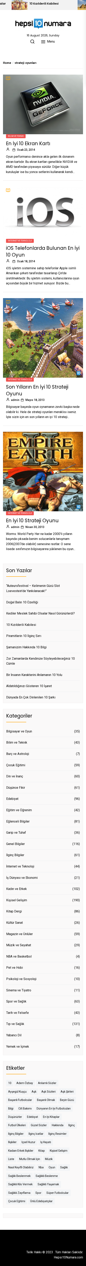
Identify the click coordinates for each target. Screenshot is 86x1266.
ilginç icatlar (36, 1133)
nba (41, 1167)
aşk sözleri (48, 1091)
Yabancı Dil (13, 1035)
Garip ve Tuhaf (16, 832)
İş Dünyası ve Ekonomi (22, 878)
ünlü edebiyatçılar (41, 1201)
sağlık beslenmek (19, 1176)
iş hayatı (45, 1142)
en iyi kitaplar (51, 1116)
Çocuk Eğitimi (15, 765)
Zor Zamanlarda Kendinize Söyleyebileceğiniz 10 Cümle (40, 661)
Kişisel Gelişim (16, 900)
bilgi (10, 1108)
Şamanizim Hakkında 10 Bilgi (26, 647)
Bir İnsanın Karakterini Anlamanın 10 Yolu (34, 675)
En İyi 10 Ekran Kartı (28, 143)
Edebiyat (12, 799)
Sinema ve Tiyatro (18, 990)
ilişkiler (12, 1142)
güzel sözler (39, 1125)
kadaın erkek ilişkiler (20, 1150)
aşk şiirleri (67, 1091)
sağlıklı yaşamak (48, 1184)
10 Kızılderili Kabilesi (44, 3)
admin (15, 400)
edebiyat (32, 1116)
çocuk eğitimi (16, 1201)
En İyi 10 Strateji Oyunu (32, 520)
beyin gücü (67, 1100)
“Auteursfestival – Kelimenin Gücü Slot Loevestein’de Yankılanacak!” (33, 588)
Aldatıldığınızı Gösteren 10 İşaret (29, 686)
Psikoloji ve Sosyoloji (21, 979)
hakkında (57, 1125)
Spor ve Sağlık (16, 1001)
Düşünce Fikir (15, 788)
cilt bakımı (25, 1108)
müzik (49, 1159)
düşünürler (15, 1116)
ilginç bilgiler (16, 1133)
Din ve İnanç (14, 776)
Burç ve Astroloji (17, 754)
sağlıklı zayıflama (19, 1192)
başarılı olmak (46, 1100)
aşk (34, 1091)
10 (9, 1083)
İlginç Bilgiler (15, 855)
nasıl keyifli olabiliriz (21, 1167)
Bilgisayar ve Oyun (19, 731)
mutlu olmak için (29, 1159)
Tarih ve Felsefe (17, 1013)
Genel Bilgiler (15, 844)
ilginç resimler (57, 1133)
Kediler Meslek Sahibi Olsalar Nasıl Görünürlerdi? (40, 613)
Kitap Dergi (14, 911)
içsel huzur (28, 1142)
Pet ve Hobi (14, 967)
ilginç (71, 1125)
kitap (41, 1150)
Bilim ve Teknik (16, 136)
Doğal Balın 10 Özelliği (22, 602)
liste (11, 1159)
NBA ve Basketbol (19, 956)
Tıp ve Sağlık (15, 1024)
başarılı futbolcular (20, 1100)
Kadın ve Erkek (16, 889)
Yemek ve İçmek (17, 1046)
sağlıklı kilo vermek (20, 1184)
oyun (52, 1167)
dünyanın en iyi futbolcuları (54, 1108)
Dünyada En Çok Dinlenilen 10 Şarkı (30, 697)
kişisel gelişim (58, 1150)
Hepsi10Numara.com (68, 1257)
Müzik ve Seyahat (18, 945)
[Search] (32, 42)
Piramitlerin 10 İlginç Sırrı (23, 636)
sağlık (64, 1167)
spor (38, 1192)
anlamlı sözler (47, 1083)
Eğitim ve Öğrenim (19, 810)
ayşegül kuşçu (17, 1091)
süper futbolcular (57, 1192)
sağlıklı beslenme (47, 1176)
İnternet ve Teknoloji (20, 241)
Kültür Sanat (14, 923)
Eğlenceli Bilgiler (18, 821)
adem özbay (24, 1083)
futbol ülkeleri (17, 1125)
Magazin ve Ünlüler (19, 934)
